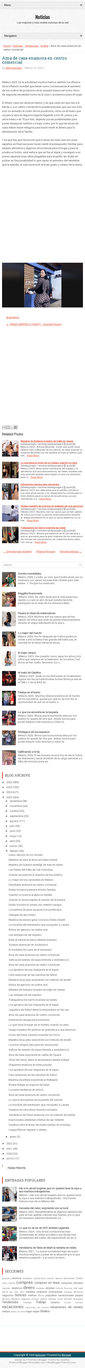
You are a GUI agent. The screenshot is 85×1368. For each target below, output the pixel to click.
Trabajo (41, 1302)
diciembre (16, 801)
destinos (17, 1288)
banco (58, 1278)
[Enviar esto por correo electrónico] (4, 427)
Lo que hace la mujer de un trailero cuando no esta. (49, 462)
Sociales (68, 1299)
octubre (14, 810)
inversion (42, 1291)
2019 (9, 1158)
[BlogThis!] (8, 427)
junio (12, 830)
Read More (33, 455)
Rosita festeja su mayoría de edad (29, 1084)
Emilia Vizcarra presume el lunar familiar (32, 889)
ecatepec (40, 1288)
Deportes (6, 1288)
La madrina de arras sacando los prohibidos (35, 909)
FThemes (31, 1360)
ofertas (32, 1295)
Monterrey (78, 1292)
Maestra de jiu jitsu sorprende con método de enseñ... (41, 979)
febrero (14, 850)
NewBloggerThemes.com (61, 1362)
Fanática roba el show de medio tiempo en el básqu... (40, 1124)
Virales (44, 45)
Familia (59, 1288)
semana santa (55, 1299)
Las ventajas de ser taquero (25, 934)
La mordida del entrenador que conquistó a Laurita (39, 924)
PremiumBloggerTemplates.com (27, 1362)
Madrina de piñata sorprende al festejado (33, 1079)
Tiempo (27, 1302)
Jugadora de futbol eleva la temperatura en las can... (40, 1009)
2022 (9, 1143)
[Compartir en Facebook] (16, 427)
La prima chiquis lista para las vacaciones (33, 1044)
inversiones (55, 1291)
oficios (41, 1295)
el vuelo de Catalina (29, 672)
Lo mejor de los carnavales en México (31, 879)
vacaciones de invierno (37, 1307)
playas (79, 1295)
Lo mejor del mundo (30, 633)
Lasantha (64, 1360)
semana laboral (39, 1299)
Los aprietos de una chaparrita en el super (34, 969)
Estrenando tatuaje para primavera (40, 484)
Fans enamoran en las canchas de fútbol (33, 974)
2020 (9, 1153)
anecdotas (27, 1278)
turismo (55, 1302)
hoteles (30, 1291)
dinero (29, 1287)
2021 (9, 1148)
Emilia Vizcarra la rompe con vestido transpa (35, 904)
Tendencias (31, 45)
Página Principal (45, 551)
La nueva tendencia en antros (26, 1089)
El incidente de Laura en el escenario (30, 949)
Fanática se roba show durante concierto (33, 1109)
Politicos (6, 1299)
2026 (9, 782)
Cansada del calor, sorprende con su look (43, 1208)
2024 (9, 792)
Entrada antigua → (71, 551)
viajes (36, 1311)
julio (12, 826)
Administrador (14, 68)
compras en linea (47, 1283)
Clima (11, 1283)
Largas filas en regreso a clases (27, 1129)
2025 (9, 787)
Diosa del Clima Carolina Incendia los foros (34, 1034)
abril (12, 841)
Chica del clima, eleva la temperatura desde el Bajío (39, 1059)
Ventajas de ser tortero (22, 914)
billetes (79, 1278)
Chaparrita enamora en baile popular (30, 1064)
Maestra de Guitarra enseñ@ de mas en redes (36, 864)
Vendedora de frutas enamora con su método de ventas (42, 1114)
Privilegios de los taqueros (34, 731)
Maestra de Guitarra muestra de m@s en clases (47, 441)
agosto (14, 821)
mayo (13, 836)
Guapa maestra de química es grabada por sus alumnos (52, 506)
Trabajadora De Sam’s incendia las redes (43, 527)
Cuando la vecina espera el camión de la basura (37, 899)
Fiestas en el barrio (29, 692)
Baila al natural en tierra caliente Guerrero (33, 939)
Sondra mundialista (29, 573)
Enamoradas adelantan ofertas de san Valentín (36, 1119)
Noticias (42, 16)
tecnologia (78, 1299)
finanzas (68, 1288)
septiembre (16, 816)
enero (13, 1136)
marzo (13, 846)
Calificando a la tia (29, 751)
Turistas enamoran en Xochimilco (28, 944)
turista (67, 1302)
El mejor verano (27, 652)
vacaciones (13, 1306)
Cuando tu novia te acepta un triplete (30, 894)
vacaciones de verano (66, 1307)
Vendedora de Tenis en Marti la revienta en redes (47, 1247)
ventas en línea (18, 1311)
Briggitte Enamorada (30, 593)
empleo (50, 1288)
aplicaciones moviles (44, 1278)
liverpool (68, 1292)
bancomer (69, 1278)
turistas (79, 1302)
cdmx (4, 1283)
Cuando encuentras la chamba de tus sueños (35, 874)
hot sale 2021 (17, 1292)
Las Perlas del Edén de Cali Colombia (31, 869)
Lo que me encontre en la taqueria (38, 712)
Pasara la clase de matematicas (36, 613)
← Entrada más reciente (17, 551)
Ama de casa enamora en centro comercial (34, 60)
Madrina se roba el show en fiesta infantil (33, 859)
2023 (9, 797)
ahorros (16, 1278)
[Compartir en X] (12, 427)
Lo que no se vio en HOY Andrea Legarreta (44, 1227)
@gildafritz (12, 317)
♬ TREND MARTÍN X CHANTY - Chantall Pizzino (34, 324)
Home (7, 45)
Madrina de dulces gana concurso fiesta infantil (37, 919)
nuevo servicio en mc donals (25, 854)
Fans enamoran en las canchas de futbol (33, 1074)
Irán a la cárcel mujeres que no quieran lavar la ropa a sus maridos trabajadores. (50, 1190)
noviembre (16, 806)
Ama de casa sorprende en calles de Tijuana (35, 1054)
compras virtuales (72, 1282)
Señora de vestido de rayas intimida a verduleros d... (40, 959)
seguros (25, 1298)
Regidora (15, 1299)
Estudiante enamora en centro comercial (33, 884)
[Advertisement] (42, 213)
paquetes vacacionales (59, 1295)
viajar (29, 1311)
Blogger (66, 1354)
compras (24, 1282)
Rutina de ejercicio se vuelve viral (28, 929)
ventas (6, 1311)
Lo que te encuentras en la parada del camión (36, 1099)
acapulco (6, 1278)
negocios (7, 1295)
